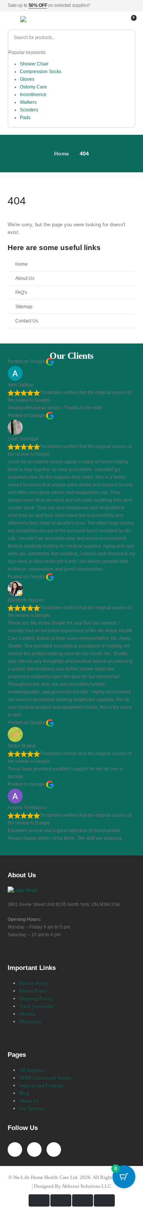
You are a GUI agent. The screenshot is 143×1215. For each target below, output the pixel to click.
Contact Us (26, 320)
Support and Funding (41, 1085)
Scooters (29, 110)
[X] (34, 1149)
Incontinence (33, 94)
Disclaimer (30, 1021)
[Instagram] (54, 1149)
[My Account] (121, 21)
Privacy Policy (34, 983)
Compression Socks (40, 71)
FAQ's (21, 292)
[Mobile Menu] (13, 20)
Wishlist (27, 1014)
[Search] (126, 37)
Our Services (32, 1108)
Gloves (27, 79)
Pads (25, 117)
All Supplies (32, 1070)
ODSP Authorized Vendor (45, 1078)
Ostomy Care (33, 87)
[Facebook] (15, 1149)
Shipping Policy (36, 998)
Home (21, 264)
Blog (24, 1093)
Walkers (28, 102)
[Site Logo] (39, 21)
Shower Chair (34, 64)
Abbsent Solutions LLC (86, 1186)
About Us (24, 278)
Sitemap (23, 306)
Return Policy (33, 991)
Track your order (36, 1006)
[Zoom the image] (23, 890)
